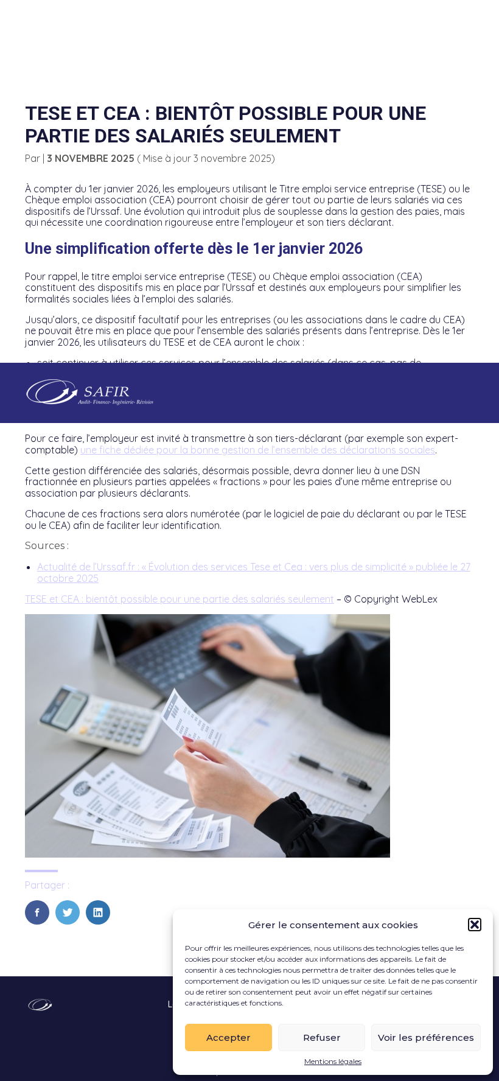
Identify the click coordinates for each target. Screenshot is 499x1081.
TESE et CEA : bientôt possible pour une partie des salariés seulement (179, 599)
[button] (475, 924)
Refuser (322, 1037)
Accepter (228, 1037)
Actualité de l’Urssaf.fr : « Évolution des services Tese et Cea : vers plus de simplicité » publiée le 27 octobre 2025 (253, 572)
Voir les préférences (426, 1037)
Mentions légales (332, 1061)
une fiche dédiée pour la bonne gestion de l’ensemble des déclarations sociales (257, 450)
